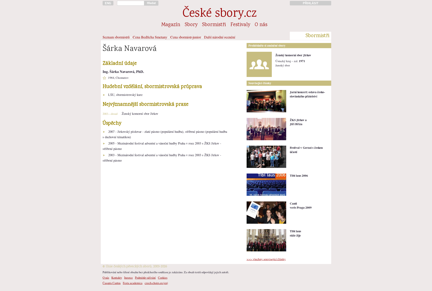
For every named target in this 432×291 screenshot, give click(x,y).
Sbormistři (214, 25)
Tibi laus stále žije (295, 233)
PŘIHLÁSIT (310, 3)
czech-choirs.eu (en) (156, 283)
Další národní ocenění (219, 37)
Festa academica (132, 283)
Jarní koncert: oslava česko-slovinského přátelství (307, 94)
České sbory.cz (219, 14)
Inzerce (128, 277)
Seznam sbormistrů (116, 37)
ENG (108, 3)
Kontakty (116, 277)
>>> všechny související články (266, 259)
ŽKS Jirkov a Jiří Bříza (298, 122)
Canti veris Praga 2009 (301, 205)
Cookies (162, 277)
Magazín (170, 25)
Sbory (191, 25)
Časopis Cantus (112, 283)
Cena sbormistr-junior (185, 37)
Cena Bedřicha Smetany (150, 37)
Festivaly (240, 25)
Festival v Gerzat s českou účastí (306, 149)
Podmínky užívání (145, 277)
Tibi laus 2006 (299, 175)
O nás (261, 25)
